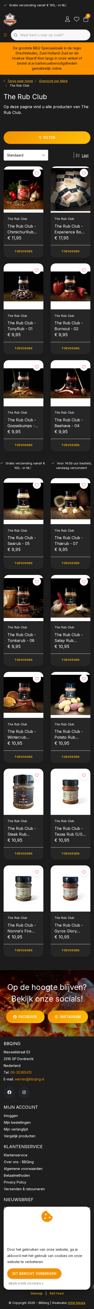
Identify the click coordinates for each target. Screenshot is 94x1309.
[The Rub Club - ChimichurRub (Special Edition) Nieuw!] (23, 189)
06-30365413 (21, 1072)
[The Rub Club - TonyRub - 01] (23, 286)
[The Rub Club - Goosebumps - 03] (23, 383)
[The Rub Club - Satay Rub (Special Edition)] (70, 598)
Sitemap (37, 1293)
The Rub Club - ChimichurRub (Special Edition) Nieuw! (22, 229)
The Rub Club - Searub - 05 (21, 540)
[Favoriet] (76, 19)
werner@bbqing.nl (29, 1079)
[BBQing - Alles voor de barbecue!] (10, 19)
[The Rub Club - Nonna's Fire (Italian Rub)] (23, 888)
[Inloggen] (67, 19)
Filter (49, 137)
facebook (28, 1017)
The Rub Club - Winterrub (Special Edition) (22, 734)
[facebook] (9, 1092)
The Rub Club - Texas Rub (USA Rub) (69, 831)
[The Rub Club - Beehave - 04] (70, 383)
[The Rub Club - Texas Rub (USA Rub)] (70, 792)
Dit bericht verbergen (34, 1274)
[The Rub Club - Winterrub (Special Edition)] (23, 695)
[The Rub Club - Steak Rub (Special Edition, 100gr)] (23, 792)
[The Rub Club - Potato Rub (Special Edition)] (70, 695)
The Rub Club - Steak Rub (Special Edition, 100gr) (22, 831)
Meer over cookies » (26, 1283)
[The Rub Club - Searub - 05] (23, 501)
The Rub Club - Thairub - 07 (68, 540)
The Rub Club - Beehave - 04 (68, 422)
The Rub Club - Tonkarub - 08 (21, 637)
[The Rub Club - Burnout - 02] (70, 286)
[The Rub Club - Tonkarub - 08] (23, 598)
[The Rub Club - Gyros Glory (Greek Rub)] (70, 888)
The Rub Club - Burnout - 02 (68, 325)
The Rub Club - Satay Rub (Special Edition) (69, 637)
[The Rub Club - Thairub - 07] (70, 501)
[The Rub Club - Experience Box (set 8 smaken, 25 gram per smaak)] (70, 189)
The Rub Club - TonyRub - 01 (21, 325)
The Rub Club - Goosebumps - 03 (21, 423)
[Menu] (5, 35)
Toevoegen (23, 251)
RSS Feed (57, 1293)
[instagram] (24, 1092)
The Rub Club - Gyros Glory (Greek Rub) (68, 928)
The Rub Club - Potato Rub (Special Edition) (69, 734)
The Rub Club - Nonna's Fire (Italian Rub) (21, 928)
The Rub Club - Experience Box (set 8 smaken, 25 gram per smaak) (68, 229)
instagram (70, 1017)
